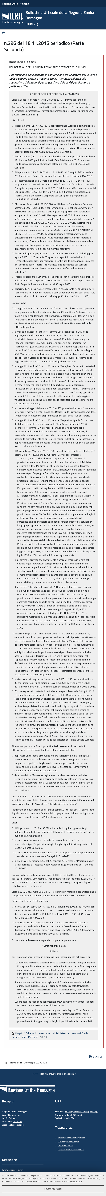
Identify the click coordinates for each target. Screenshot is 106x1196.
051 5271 (17, 1121)
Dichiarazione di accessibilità (71, 1149)
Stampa (97, 1057)
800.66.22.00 (76, 1115)
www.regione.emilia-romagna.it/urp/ (81, 1111)
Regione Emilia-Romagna (15, 4)
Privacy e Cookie (65, 1145)
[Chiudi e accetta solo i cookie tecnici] (99, 1179)
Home (4, 32)
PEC (72, 1118)
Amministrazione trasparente (71, 1137)
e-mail (66, 1118)
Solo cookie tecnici (53, 1188)
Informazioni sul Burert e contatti (12, 1171)
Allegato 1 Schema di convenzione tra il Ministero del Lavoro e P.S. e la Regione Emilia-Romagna (50, 1035)
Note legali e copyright (68, 1141)
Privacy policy (76, 1181)
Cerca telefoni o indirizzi (13, 1124)
